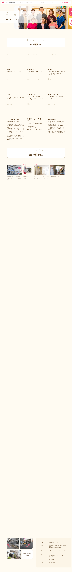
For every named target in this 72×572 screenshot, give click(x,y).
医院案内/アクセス (44, 2)
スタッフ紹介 (51, 2)
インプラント (36, 2)
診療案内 (26, 2)
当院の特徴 (21, 2)
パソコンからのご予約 (71, 11)
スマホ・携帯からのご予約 (71, 22)
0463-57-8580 (66, 2)
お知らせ (56, 2)
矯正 (31, 2)
